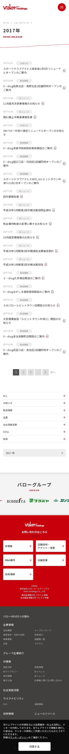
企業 (5, 417)
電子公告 (7, 680)
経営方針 (7, 667)
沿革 (5, 643)
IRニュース (39, 676)
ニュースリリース (44, 713)
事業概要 (7, 639)
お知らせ (7, 403)
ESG (5, 704)
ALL (5, 395)
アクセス (38, 643)
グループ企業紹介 (13, 653)
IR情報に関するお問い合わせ (48, 680)
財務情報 (38, 667)
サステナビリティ (13, 698)
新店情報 (7, 410)
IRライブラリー (10, 671)
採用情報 (8, 713)
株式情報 (7, 676)
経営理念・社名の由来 (14, 634)
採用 (5, 439)
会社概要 (7, 630)
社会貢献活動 (10, 424)
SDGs (6, 431)
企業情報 (8, 625)
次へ (53, 372)
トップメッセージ (43, 630)
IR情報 (7, 661)
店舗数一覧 (39, 639)
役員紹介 (38, 634)
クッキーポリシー (19, 737)
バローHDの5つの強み (16, 616)
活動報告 (38, 704)
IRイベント (39, 671)
